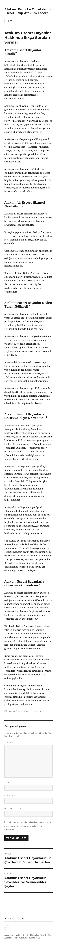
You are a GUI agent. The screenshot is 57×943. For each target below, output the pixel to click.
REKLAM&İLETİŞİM (14, 918)
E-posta (9, 796)
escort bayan (9, 935)
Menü (9, 21)
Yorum (8, 743)
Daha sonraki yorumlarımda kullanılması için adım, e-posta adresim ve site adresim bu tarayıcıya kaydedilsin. (27, 826)
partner (11, 711)
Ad (6, 783)
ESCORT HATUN (37, 711)
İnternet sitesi (12, 809)
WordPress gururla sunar (29, 938)
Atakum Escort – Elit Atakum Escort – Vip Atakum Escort (27, 11)
